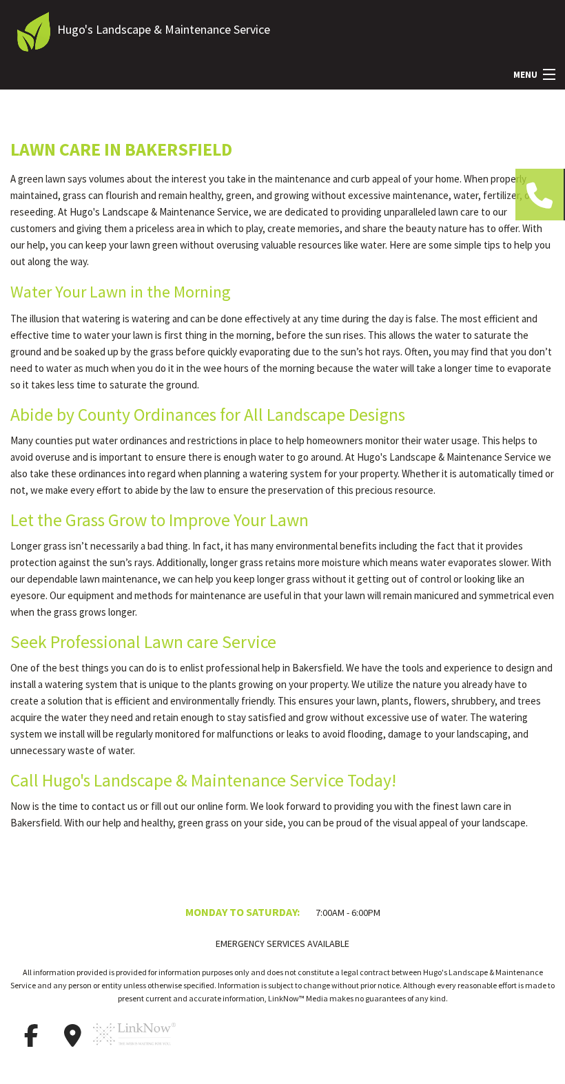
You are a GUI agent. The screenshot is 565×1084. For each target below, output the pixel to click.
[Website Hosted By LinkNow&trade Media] (134, 1051)
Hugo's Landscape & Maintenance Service (163, 29)
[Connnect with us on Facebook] (31, 1036)
